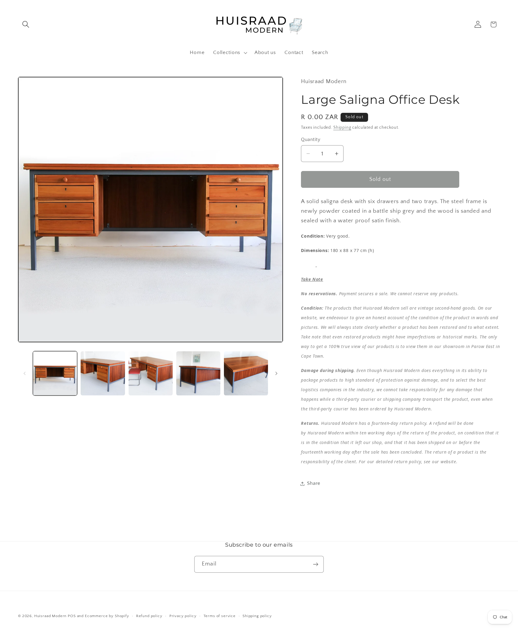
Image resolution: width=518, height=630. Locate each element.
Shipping (342, 127)
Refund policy (149, 616)
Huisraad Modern (50, 616)
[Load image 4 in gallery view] (198, 373)
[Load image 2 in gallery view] (103, 373)
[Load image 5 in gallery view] (246, 373)
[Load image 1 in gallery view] (55, 373)
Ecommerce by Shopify (107, 616)
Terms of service (220, 616)
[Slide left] (24, 373)
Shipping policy (257, 616)
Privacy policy (183, 616)
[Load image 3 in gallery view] (151, 373)
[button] (26, 24)
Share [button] (313, 483)
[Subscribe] (315, 564)
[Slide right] (276, 373)
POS (72, 616)
